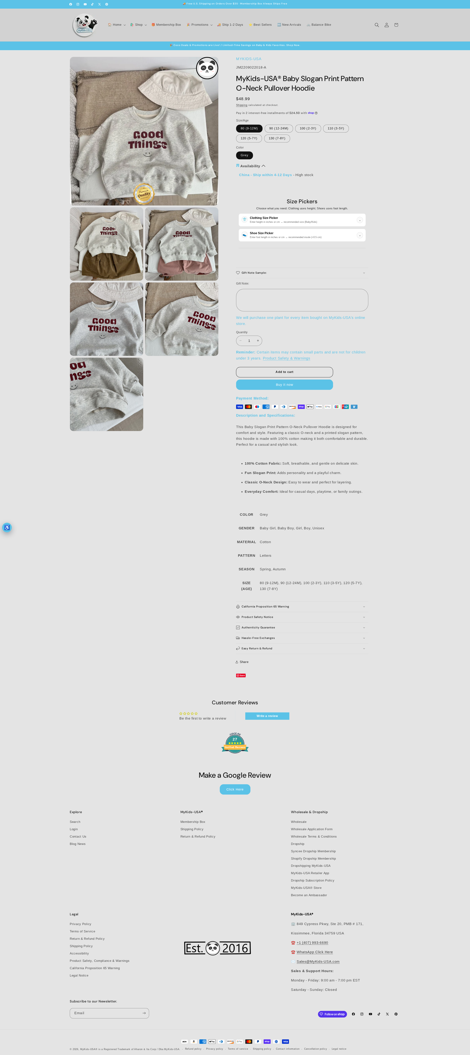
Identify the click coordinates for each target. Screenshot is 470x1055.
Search (75, 821)
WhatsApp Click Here (315, 952)
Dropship (297, 843)
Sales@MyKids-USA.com (318, 961)
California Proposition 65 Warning (95, 968)
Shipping (241, 104)
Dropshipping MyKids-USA (311, 866)
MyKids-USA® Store (306, 888)
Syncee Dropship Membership (313, 851)
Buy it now (284, 384)
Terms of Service (82, 931)
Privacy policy (214, 1049)
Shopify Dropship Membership (313, 858)
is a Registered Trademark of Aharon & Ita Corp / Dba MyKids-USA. (139, 1049)
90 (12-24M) (278, 128)
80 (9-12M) (249, 128)
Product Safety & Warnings (286, 358)
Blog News (78, 843)
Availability (250, 166)
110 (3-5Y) (336, 128)
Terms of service (238, 1049)
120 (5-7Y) (249, 138)
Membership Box (192, 821)
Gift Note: (242, 283)
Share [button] (244, 662)
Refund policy (193, 1049)
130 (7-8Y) (277, 138)
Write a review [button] (267, 716)
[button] (116, 25)
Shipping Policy (192, 829)
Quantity (242, 332)
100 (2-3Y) (308, 128)
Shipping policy (262, 1049)
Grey (244, 155)
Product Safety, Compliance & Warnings (100, 960)
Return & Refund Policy (198, 836)
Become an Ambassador (309, 895)
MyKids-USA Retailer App (310, 873)
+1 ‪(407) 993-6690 (312, 943)
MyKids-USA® (88, 1049)
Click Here (235, 789)
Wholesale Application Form (312, 829)
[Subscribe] (144, 1013)
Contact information (288, 1049)
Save (242, 675)
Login (74, 829)
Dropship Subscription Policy (312, 880)
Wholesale (298, 821)
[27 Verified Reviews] (235, 760)
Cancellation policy (315, 1049)
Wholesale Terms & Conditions (314, 836)
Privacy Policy (80, 924)
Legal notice (339, 1049)
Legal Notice (79, 975)
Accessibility (79, 953)
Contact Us (78, 836)
